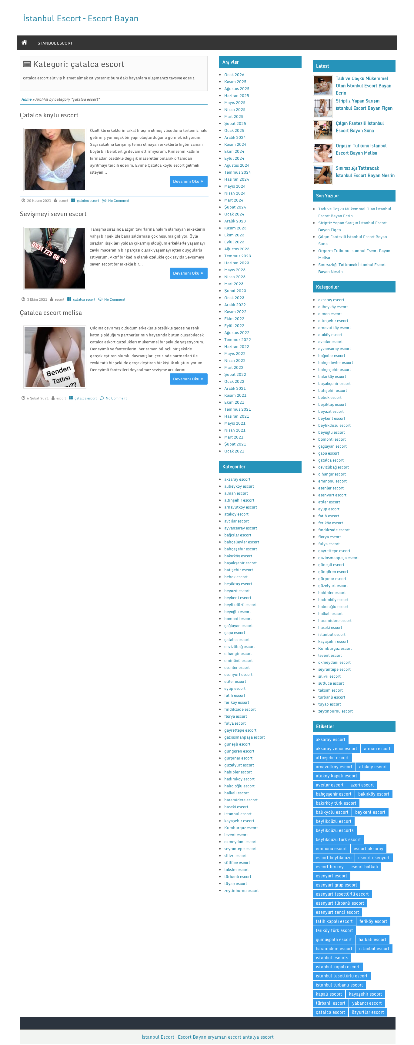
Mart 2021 (233, 437)
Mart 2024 (233, 200)
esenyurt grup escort (336, 884)
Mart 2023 (233, 283)
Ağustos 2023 (236, 248)
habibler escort (238, 772)
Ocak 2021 (234, 451)
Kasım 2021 (235, 395)
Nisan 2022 (234, 360)
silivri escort (235, 855)
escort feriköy (330, 866)
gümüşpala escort (334, 939)
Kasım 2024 (235, 144)
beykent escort (237, 597)
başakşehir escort (240, 562)
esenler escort (237, 667)
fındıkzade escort (240, 709)
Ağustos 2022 (236, 332)
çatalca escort (88, 200)
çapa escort (234, 632)
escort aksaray (368, 848)
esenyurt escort (238, 674)
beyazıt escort (237, 590)
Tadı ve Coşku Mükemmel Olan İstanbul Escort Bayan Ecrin (363, 85)
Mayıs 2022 (234, 353)
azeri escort (362, 784)
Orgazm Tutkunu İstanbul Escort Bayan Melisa (361, 149)
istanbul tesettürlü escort (342, 975)
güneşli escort (237, 744)
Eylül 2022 (234, 325)
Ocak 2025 (234, 130)
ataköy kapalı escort (336, 775)
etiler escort (235, 681)
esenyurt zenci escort (337, 912)
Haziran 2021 (236, 416)
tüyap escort (235, 883)
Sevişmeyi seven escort (53, 214)
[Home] (24, 42)
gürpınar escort (238, 758)
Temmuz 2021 (237, 409)
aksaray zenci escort (336, 748)
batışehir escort (238, 569)
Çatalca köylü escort (49, 115)
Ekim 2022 (234, 318)
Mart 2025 (233, 116)
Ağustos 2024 (236, 165)
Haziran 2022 (236, 346)
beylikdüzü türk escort (338, 839)
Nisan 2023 (234, 276)
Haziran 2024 (236, 179)
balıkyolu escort (332, 812)
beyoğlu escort (237, 611)
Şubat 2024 (235, 207)
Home (26, 99)
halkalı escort (236, 793)
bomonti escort (238, 618)
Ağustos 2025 (236, 88)
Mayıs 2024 (234, 186)
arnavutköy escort (240, 507)
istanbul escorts (332, 957)
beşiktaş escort (238, 583)
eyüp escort (234, 688)
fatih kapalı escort (334, 921)
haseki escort (236, 806)
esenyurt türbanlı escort (340, 903)
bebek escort (236, 576)
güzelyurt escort (239, 765)
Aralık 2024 (235, 137)
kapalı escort (329, 993)
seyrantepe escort (240, 848)
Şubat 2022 (235, 374)
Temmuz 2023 (237, 255)
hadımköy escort (239, 779)
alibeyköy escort (239, 486)
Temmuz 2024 (237, 172)
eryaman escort (224, 1036)
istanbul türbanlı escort (339, 984)
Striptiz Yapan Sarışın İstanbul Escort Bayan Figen (364, 104)
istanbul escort (54, 43)
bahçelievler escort (241, 542)
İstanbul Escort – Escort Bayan (81, 18)
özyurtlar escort (368, 1012)
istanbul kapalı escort (338, 966)
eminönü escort (238, 660)
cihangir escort (238, 653)
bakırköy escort (238, 556)
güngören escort (239, 751)
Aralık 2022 (235, 304)
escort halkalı (364, 866)
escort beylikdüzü (334, 857)
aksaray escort (237, 479)
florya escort (235, 716)
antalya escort (258, 1036)
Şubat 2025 (235, 123)
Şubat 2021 (235, 444)
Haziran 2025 (236, 95)
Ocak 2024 (234, 214)
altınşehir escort (239, 500)
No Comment (118, 200)
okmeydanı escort (240, 841)
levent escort (236, 834)
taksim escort (236, 869)
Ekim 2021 (234, 402)
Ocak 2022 (234, 381)
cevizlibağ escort (239, 646)
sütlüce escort (237, 862)
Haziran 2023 (236, 262)
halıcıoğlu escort (239, 786)
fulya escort (235, 723)
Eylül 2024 (234, 158)
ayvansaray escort (240, 528)
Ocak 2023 (234, 297)
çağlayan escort (238, 625)
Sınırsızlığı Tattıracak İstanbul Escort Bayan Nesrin (365, 172)
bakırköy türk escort (336, 803)
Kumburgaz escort (241, 827)
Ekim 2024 (234, 151)
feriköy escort (236, 702)
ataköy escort (236, 514)
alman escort (236, 493)
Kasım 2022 (235, 311)
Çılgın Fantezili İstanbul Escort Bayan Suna (360, 127)
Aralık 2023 (235, 221)
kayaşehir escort (239, 820)
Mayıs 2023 (234, 269)
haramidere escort (241, 799)
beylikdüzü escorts (335, 830)
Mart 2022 (233, 367)
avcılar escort (236, 521)
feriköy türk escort (334, 930)
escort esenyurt (374, 857)
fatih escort (234, 695)
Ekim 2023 (234, 235)
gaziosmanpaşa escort (244, 737)
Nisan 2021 (234, 430)
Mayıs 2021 (234, 423)
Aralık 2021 (235, 388)
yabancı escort (367, 1003)
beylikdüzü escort (240, 604)
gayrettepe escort (240, 730)
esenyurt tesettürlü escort (342, 893)
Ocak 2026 (234, 74)
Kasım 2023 (235, 228)
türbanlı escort (237, 876)
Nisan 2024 (234, 193)
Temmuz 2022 (237, 339)
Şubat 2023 (235, 290)
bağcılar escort (237, 535)
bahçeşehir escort (240, 549)
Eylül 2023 (234, 242)
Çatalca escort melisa (51, 313)
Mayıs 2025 (234, 102)
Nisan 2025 (234, 109)
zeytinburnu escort (241, 890)
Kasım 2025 (235, 81)
